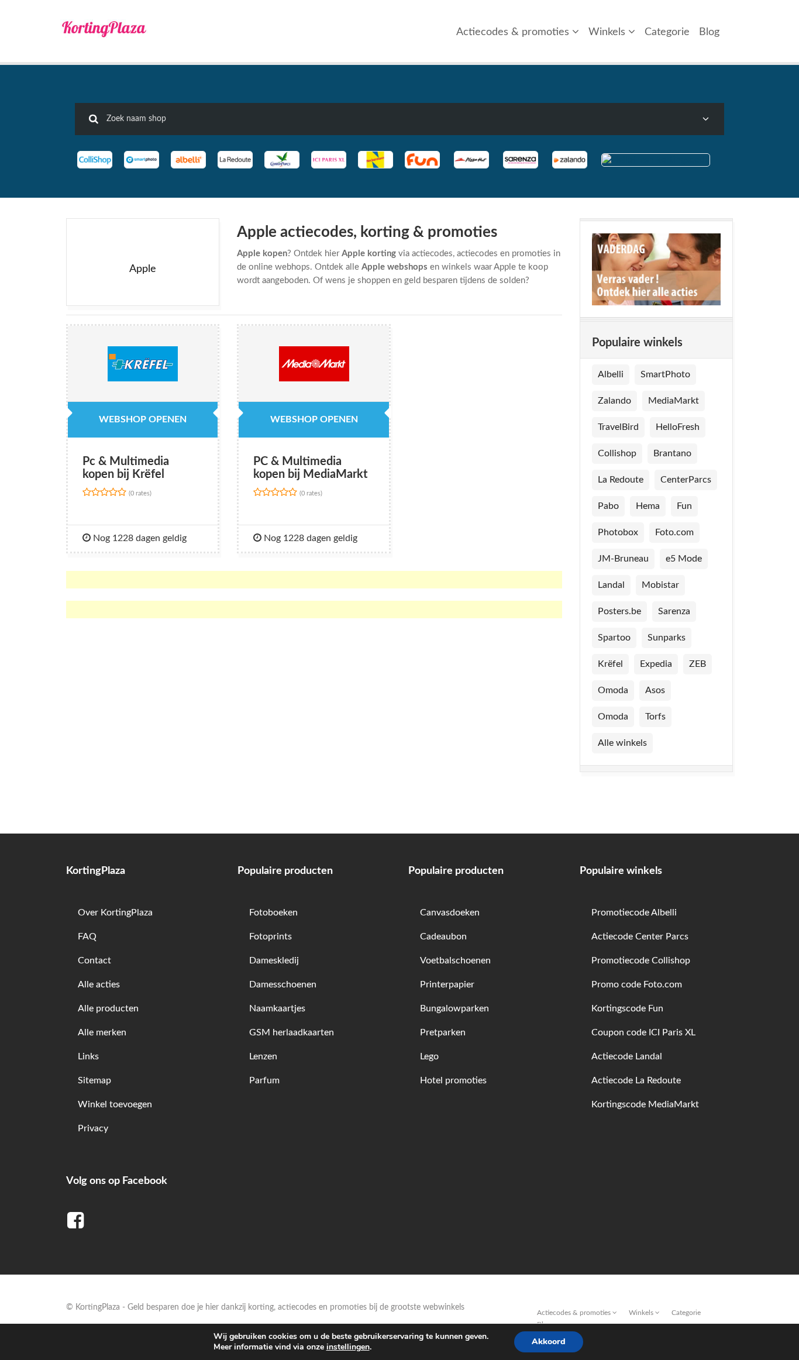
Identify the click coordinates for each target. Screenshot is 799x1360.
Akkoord (549, 1341)
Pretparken (443, 1032)
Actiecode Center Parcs (639, 936)
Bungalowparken (454, 1008)
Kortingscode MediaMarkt (645, 1104)
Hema (648, 506)
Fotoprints (270, 936)
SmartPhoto (665, 374)
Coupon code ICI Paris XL (643, 1032)
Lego (429, 1056)
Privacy (93, 1128)
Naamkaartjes (277, 1008)
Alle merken (102, 1032)
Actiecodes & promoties (514, 32)
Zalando (614, 400)
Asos (655, 690)
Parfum (264, 1080)
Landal (611, 585)
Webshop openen (143, 419)
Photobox (618, 532)
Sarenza (674, 611)
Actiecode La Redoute (636, 1080)
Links (88, 1056)
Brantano (672, 453)
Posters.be (619, 611)
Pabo (608, 506)
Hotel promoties (453, 1080)
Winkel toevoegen (115, 1104)
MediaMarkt (673, 400)
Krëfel (610, 664)
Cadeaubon (443, 936)
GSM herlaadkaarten (291, 1032)
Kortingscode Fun (627, 1008)
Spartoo (614, 637)
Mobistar (660, 585)
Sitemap (94, 1080)
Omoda (613, 690)
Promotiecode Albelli (634, 912)
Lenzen (263, 1056)
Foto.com (674, 532)
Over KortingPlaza (115, 912)
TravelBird (618, 427)
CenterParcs (685, 479)
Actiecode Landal (626, 1056)
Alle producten (108, 1008)
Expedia (656, 664)
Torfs (655, 716)
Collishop (617, 453)
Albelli (611, 374)
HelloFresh (678, 427)
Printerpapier (447, 984)
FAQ (87, 936)
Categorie (667, 32)
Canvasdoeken (450, 912)
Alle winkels (622, 743)
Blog (709, 32)
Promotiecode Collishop (640, 960)
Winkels (608, 32)
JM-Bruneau (623, 558)
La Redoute (620, 479)
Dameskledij (274, 960)
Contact (94, 960)
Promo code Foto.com (636, 984)
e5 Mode (684, 558)
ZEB (697, 664)
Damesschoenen (282, 984)
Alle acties (99, 984)
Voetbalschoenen (455, 960)
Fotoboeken (273, 912)
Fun (684, 506)
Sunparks (667, 637)
